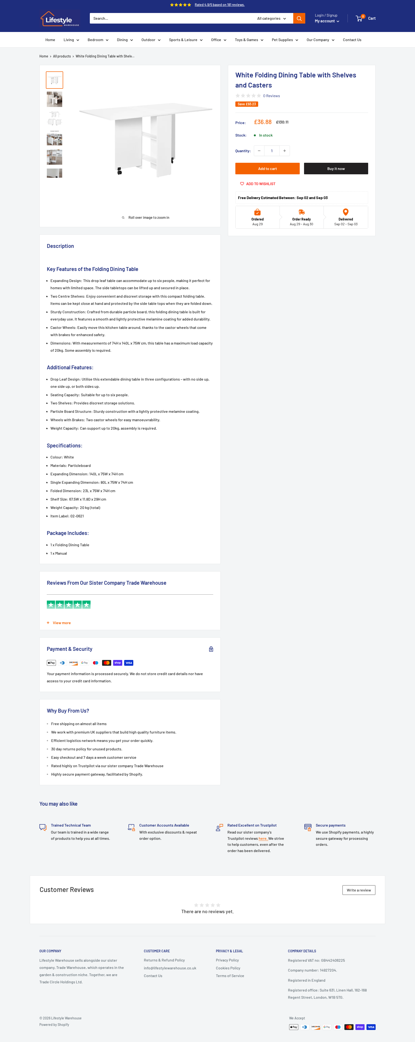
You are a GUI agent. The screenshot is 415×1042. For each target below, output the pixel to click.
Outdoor (148, 39)
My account (325, 20)
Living (69, 39)
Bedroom (95, 39)
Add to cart (267, 168)
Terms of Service (230, 975)
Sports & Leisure (183, 39)
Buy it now (336, 168)
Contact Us (352, 39)
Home (50, 39)
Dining (122, 39)
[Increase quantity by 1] (285, 151)
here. (263, 838)
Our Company (318, 39)
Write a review (359, 890)
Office (216, 39)
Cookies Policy (228, 968)
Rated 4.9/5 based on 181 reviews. (220, 5)
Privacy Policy (227, 960)
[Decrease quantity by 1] (259, 151)
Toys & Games (246, 39)
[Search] (299, 18)
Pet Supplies (282, 39)
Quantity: (243, 150)
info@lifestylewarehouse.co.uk (170, 968)
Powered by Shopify (54, 1025)
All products (62, 56)
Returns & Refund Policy (164, 960)
